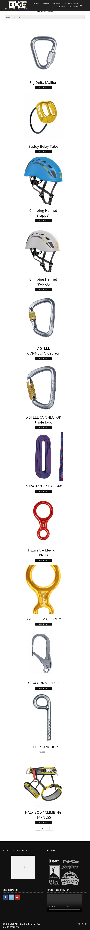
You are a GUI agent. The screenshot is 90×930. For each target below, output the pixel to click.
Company (57, 4)
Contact (61, 7)
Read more (43, 87)
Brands (46, 4)
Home (36, 4)
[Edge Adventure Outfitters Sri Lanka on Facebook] (5, 897)
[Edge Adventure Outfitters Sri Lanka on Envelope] (11, 897)
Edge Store (73, 7)
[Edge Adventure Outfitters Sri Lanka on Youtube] (17, 897)
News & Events (72, 4)
